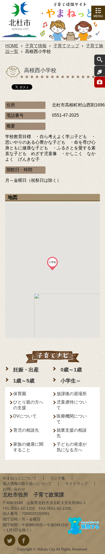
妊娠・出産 (26, 369)
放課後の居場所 (72, 393)
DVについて (25, 416)
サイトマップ (76, 483)
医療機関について (72, 419)
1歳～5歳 (23, 381)
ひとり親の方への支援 (28, 405)
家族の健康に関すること (28, 447)
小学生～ (71, 381)
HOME (11, 45)
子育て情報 (36, 45)
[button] (52, 264)
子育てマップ (66, 45)
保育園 (19, 393)
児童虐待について (72, 405)
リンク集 (57, 478)
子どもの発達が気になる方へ (72, 447)
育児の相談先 (26, 430)
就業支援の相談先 (72, 433)
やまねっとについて (20, 478)
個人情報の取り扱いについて (27, 483)
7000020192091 (36, 513)
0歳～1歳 (71, 369)
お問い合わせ (14, 489)
